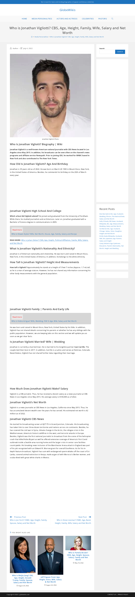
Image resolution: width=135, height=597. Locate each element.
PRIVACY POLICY (123, 594)
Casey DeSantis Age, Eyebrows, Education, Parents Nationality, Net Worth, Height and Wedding (111, 245)
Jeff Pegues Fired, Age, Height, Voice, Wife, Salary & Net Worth (50, 579)
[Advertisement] (50, 193)
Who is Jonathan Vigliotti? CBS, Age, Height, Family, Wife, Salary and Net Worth (77, 37)
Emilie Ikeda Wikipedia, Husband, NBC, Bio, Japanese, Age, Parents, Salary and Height (110, 238)
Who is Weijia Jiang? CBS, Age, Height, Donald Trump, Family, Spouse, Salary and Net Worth (22, 579)
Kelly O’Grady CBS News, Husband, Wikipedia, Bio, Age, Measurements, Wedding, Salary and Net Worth (111, 223)
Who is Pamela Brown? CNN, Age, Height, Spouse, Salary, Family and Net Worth (78, 556)
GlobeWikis (68, 10)
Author (15, 48)
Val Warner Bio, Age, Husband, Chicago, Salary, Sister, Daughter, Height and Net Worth (110, 231)
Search (102, 48)
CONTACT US (112, 594)
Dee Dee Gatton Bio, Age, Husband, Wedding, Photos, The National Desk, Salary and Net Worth (112, 216)
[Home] (32, 37)
